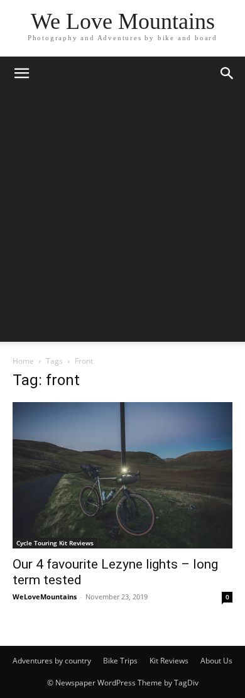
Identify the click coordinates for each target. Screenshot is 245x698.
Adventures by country (52, 660)
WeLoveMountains (45, 596)
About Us (216, 660)
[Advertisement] (122, 219)
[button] (21, 73)
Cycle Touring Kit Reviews (55, 542)
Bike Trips (120, 660)
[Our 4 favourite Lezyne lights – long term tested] (122, 475)
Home (23, 361)
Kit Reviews (169, 660)
